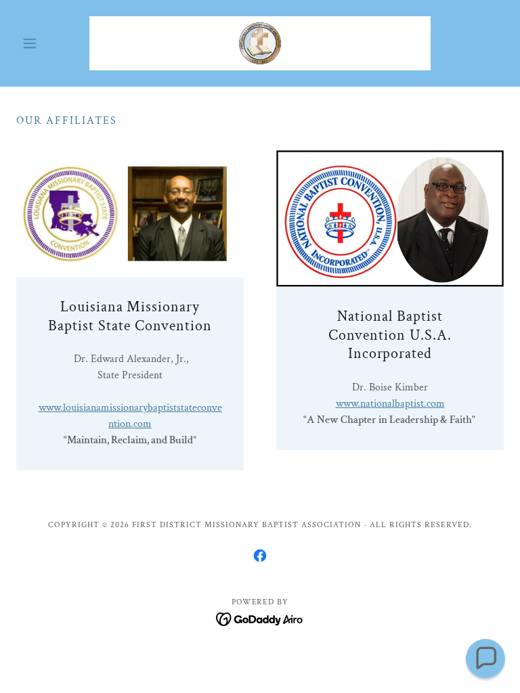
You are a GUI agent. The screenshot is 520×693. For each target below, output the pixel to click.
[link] (260, 43)
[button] (52, 43)
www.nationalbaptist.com (390, 404)
